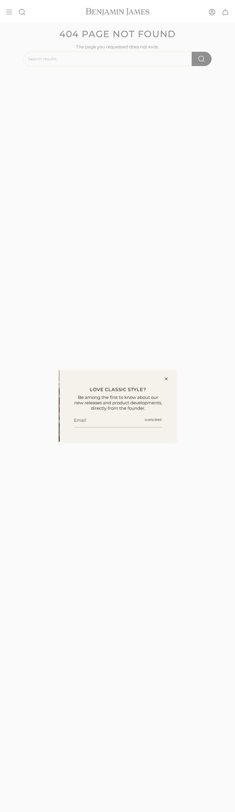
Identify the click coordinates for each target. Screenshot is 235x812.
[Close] (166, 379)
